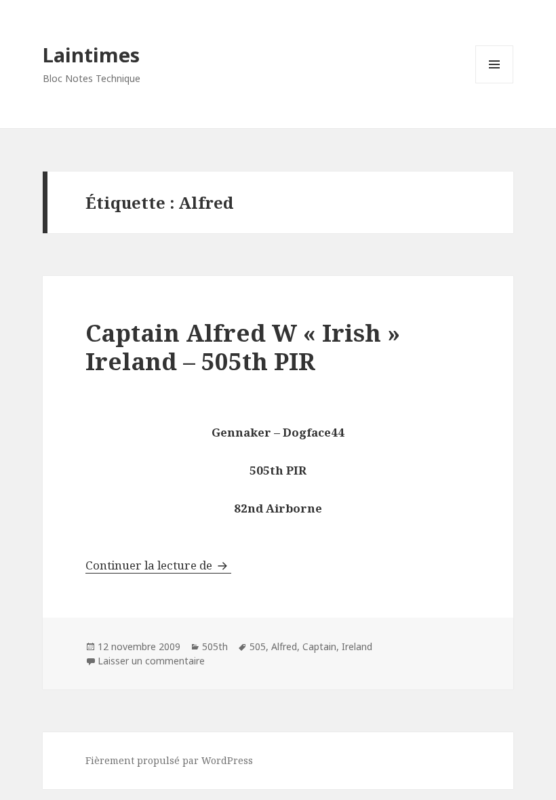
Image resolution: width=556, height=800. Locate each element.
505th (215, 646)
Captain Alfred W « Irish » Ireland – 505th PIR (242, 347)
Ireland (357, 646)
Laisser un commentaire (151, 660)
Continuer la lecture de (158, 565)
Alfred (284, 646)
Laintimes (91, 54)
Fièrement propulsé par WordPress (169, 760)
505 (258, 646)
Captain (319, 646)
